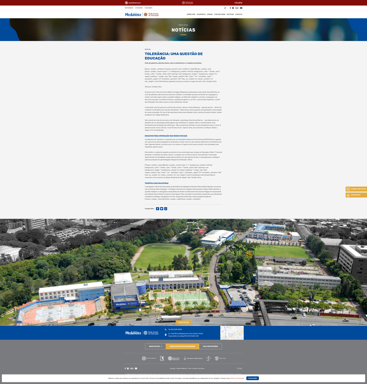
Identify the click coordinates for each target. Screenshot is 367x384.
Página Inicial (183, 25)
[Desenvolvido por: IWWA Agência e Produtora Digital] (239, 368)
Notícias (230, 14)
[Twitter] (161, 208)
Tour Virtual (183, 322)
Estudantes (139, 8)
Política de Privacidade (237, 378)
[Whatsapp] (165, 208)
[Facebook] (230, 8)
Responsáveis (129, 8)
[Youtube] (241, 8)
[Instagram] (233, 8)
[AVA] (237, 8)
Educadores (148, 8)
